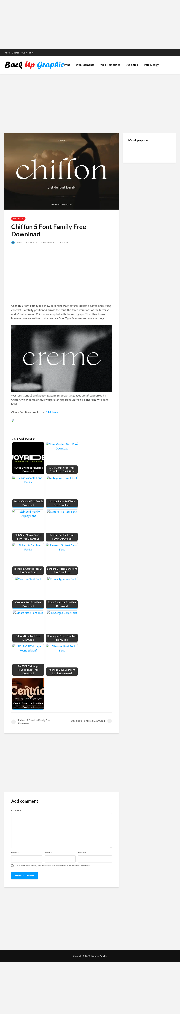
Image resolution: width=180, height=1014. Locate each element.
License (15, 52)
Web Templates (110, 64)
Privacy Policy (27, 52)
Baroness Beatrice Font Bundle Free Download (155, 214)
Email (48, 853)
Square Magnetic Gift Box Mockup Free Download (157, 183)
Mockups (132, 64)
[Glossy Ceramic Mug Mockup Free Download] (135, 166)
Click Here (52, 412)
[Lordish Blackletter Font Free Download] (135, 200)
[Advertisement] (90, 24)
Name (14, 853)
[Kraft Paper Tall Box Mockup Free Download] (135, 150)
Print (67, 64)
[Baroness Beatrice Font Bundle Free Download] (135, 214)
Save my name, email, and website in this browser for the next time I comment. (53, 866)
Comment (16, 810)
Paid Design (151, 64)
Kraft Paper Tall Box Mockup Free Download (156, 151)
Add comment (47, 242)
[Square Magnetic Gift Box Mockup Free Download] (135, 184)
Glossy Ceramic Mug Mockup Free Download (156, 165)
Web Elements (85, 64)
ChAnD (18, 242)
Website (82, 853)
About (7, 52)
